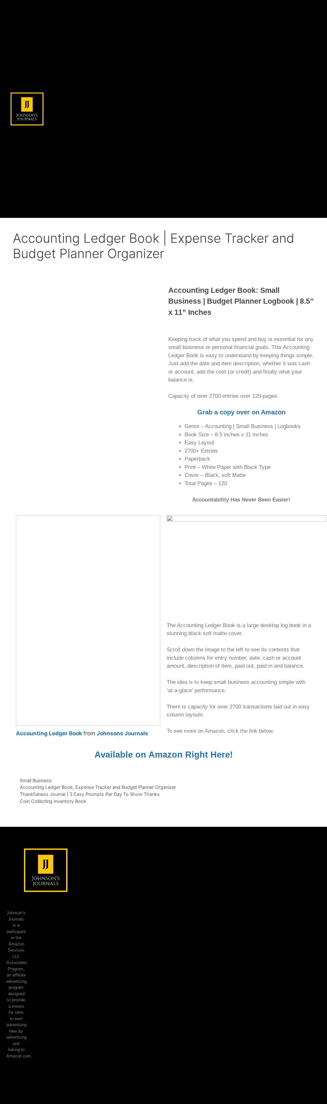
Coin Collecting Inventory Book (53, 801)
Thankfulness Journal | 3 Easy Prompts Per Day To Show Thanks (90, 794)
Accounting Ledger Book (49, 733)
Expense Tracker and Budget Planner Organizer (125, 787)
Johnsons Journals (122, 733)
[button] (313, 108)
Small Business (36, 780)
